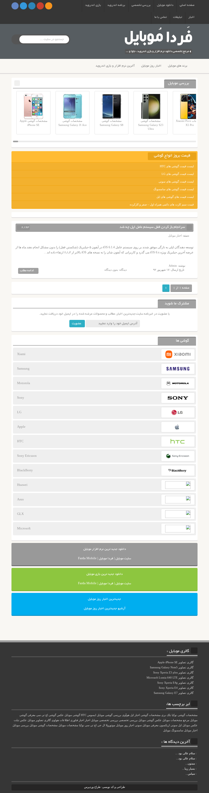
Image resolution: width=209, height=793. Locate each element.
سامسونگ (177, 730)
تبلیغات (177, 17)
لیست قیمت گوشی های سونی (176, 181)
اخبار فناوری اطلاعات (72, 720)
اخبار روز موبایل (151, 66)
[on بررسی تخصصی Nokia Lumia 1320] (197, 768)
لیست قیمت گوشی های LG (178, 173)
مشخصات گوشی (151, 715)
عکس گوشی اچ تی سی (50, 715)
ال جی (101, 725)
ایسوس (91, 715)
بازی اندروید (93, 5)
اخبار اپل (135, 715)
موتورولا (110, 725)
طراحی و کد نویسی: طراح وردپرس (104, 786)
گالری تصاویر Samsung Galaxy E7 (174, 692)
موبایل (167, 730)
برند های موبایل (177, 66)
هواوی (55, 720)
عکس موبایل (190, 725)
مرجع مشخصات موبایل (175, 720)
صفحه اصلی (187, 5)
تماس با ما (160, 17)
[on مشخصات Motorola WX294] (197, 763)
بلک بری (166, 715)
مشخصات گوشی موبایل (44, 725)
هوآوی (125, 715)
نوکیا (81, 725)
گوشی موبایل (72, 715)
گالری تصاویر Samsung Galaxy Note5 (172, 667)
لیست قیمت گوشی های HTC (177, 166)
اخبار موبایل (175, 235)
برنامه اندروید (116, 5)
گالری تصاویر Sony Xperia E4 (176, 687)
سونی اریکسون (168, 725)
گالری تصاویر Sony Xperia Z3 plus (173, 672)
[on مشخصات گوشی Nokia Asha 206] (197, 753)
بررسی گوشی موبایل (109, 715)
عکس (23, 720)
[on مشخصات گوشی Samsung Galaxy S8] (197, 758)
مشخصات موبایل (68, 725)
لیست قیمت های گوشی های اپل (175, 196)
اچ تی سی (91, 725)
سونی (138, 725)
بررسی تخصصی (141, 5)
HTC (83, 715)
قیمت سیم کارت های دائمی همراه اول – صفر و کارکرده (162, 204)
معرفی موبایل (150, 725)
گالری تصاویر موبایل (39, 720)
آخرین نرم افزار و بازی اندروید (115, 66)
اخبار (191, 17)
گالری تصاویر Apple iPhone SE (176, 662)
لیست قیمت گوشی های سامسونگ (173, 189)
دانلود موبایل (165, 5)
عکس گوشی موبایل (150, 720)
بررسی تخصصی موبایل (104, 720)
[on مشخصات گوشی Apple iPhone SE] (197, 773)
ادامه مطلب (27, 270)
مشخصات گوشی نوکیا (185, 715)
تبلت (16, 720)
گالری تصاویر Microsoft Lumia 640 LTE (170, 677)
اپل (180, 725)
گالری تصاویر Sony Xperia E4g (175, 682)
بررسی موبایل (20, 725)
